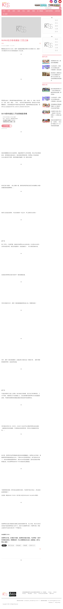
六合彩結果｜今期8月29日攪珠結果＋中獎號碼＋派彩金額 (56, 67)
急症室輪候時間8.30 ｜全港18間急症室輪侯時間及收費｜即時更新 (56, 91)
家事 (9, 11)
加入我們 (5, 14)
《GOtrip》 (50, 592)
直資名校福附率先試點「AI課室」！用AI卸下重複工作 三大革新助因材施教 (56, 122)
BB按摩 (25, 545)
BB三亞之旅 (11, 545)
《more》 (35, 593)
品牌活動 (57, 11)
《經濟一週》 (51, 593)
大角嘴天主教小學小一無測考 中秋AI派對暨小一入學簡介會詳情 (56, 114)
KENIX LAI (32, 545)
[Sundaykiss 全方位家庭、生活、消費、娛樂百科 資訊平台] (10, 4)
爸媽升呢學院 (49, 11)
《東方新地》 (29, 593)
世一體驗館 (40, 11)
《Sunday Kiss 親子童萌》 (43, 593)
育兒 (23, 11)
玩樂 (19, 11)
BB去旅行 (18, 545)
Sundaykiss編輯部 (5, 45)
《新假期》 (44, 592)
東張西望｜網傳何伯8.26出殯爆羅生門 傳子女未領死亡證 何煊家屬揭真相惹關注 (56, 76)
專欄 (33, 11)
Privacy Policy (57, 602)
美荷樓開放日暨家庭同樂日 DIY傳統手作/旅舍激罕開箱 (56, 106)
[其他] (40, 43)
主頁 (4, 11)
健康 (28, 11)
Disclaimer (51, 602)
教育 (14, 11)
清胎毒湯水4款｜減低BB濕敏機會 (56, 61)
